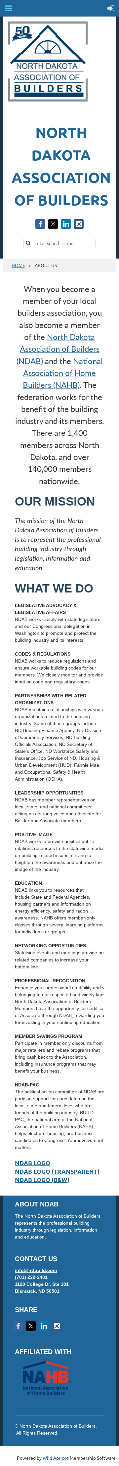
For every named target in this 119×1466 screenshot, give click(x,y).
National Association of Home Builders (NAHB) (63, 374)
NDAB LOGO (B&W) (42, 1179)
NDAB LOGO (32, 1162)
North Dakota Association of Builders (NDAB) (58, 350)
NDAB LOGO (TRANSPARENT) (57, 1171)
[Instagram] (79, 224)
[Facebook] (40, 224)
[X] (53, 224)
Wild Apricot (56, 1458)
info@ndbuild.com (36, 1270)
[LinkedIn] (66, 224)
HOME (18, 265)
